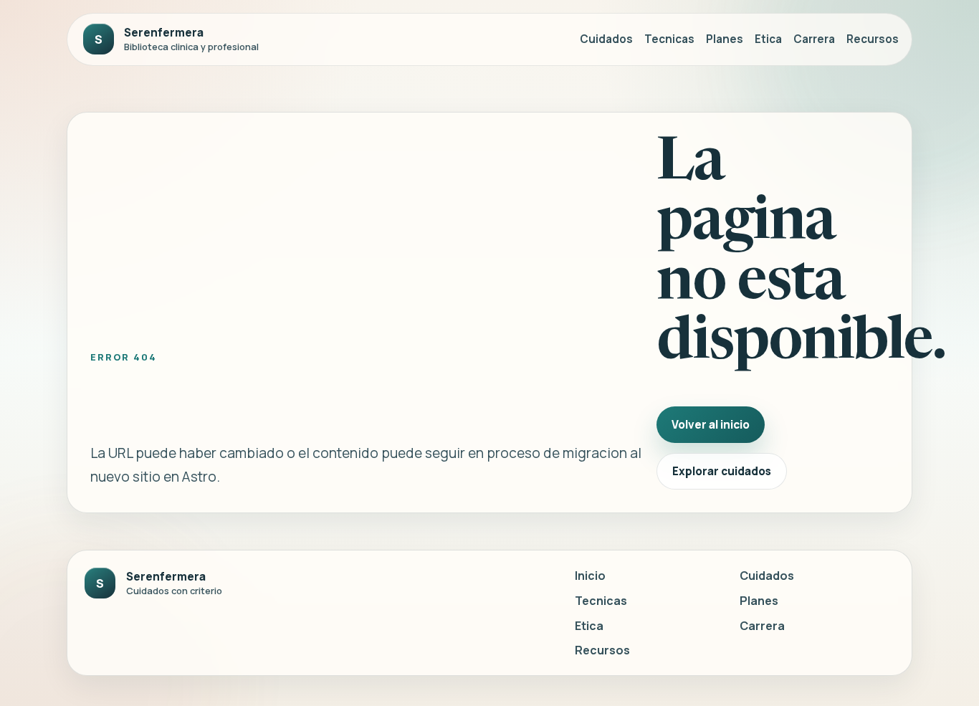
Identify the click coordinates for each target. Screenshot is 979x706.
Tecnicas (669, 39)
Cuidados (606, 39)
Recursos (872, 39)
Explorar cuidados (721, 471)
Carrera (814, 39)
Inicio (590, 575)
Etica (768, 39)
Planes (724, 39)
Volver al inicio (711, 424)
